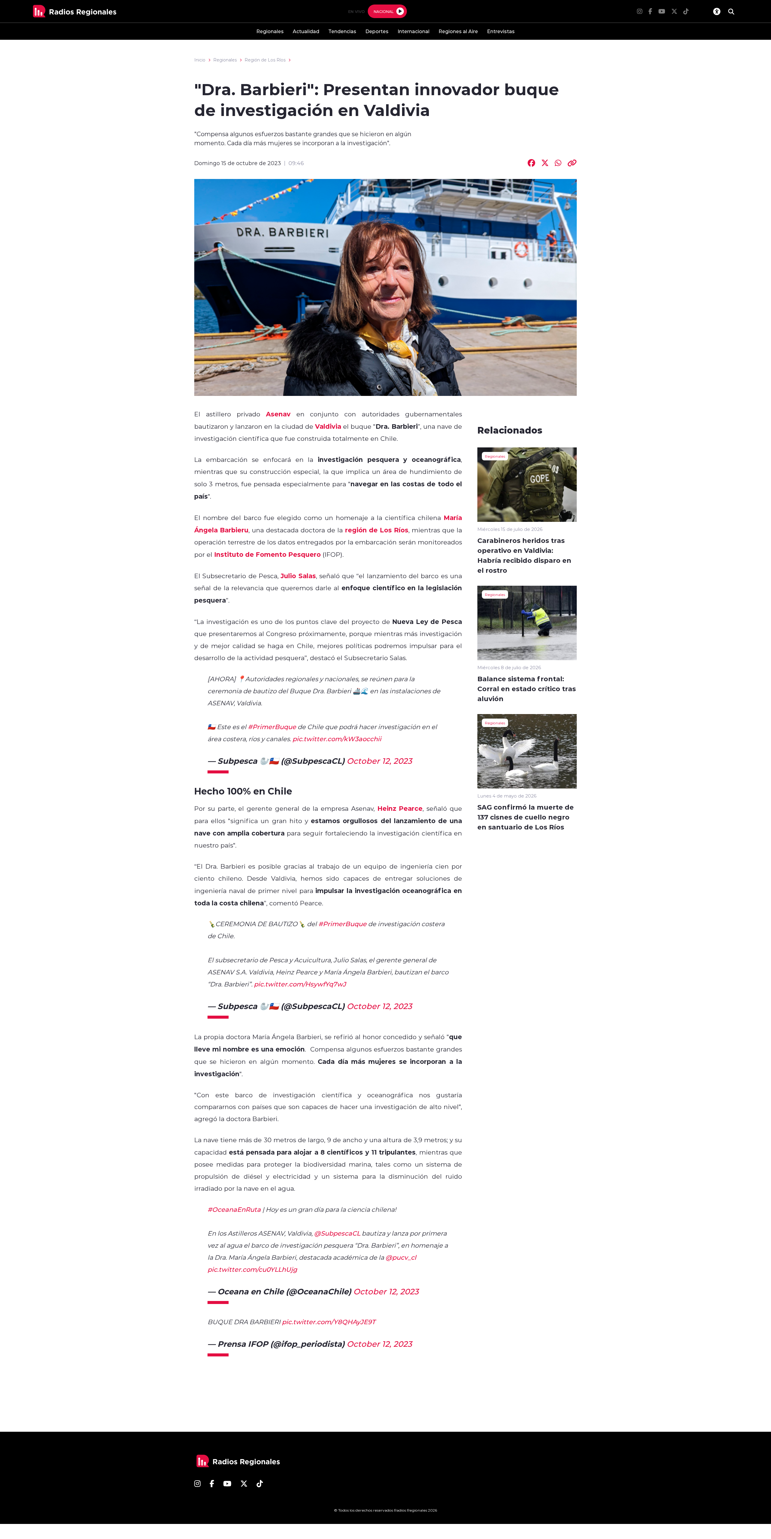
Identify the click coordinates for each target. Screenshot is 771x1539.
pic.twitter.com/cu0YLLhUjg (252, 1269)
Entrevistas (501, 31)
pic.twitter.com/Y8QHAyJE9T (328, 1322)
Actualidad (306, 31)
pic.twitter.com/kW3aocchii (336, 739)
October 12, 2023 (379, 761)
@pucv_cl (401, 1257)
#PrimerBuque (272, 726)
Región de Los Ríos (265, 60)
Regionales (270, 31)
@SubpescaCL (337, 1233)
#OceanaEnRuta (234, 1209)
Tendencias (342, 31)
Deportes (377, 31)
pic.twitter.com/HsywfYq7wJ (300, 984)
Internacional (413, 31)
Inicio (199, 60)
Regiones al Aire (458, 31)
